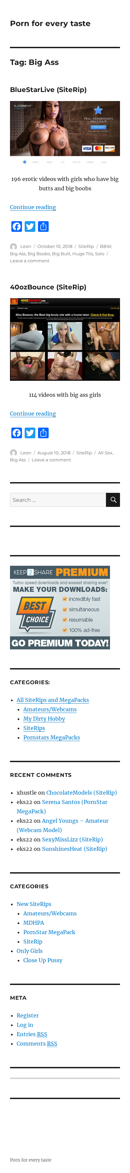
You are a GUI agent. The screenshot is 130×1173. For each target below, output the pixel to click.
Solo (99, 253)
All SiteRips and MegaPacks (53, 700)
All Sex (105, 452)
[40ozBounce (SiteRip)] (65, 339)
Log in (25, 1024)
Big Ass (18, 253)
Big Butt (61, 253)
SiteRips (34, 728)
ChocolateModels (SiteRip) (81, 792)
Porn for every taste (50, 23)
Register (28, 1015)
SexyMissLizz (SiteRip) (72, 839)
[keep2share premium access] (60, 607)
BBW (105, 246)
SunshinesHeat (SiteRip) (74, 848)
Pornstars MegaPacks (51, 737)
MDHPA (33, 922)
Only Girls (30, 951)
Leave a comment (29, 260)
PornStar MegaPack (49, 932)
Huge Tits (82, 253)
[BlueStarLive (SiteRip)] (65, 133)
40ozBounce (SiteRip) (48, 287)
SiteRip (86, 246)
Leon (25, 246)
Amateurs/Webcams (50, 709)
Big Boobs (39, 253)
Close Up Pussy (42, 960)
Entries (32, 1034)
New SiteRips (34, 904)
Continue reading (33, 207)
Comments (37, 1043)
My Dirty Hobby (44, 718)
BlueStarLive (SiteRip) (48, 90)
